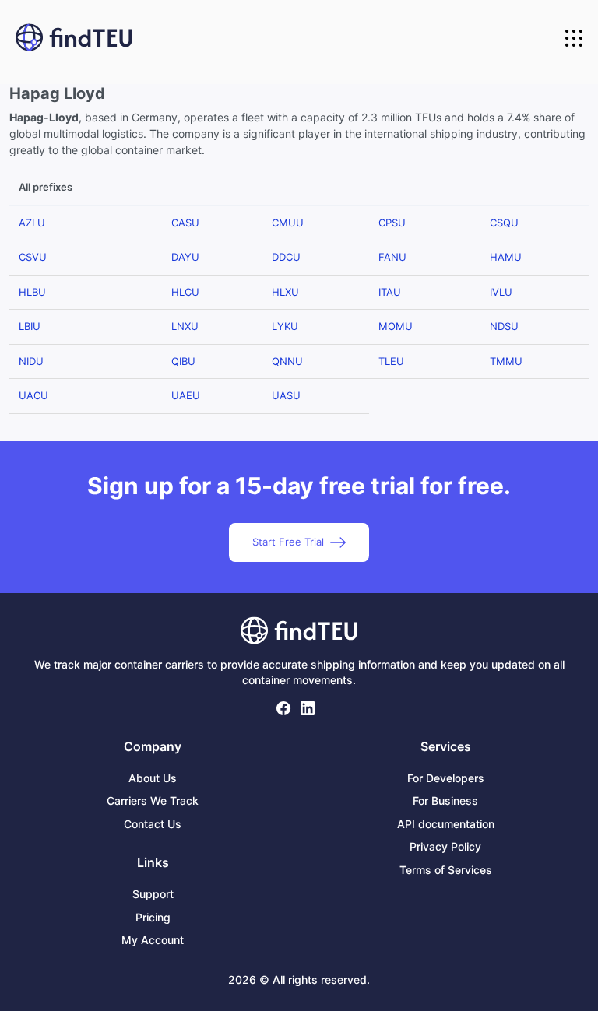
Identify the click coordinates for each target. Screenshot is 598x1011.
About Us (152, 778)
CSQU (504, 222)
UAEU (185, 395)
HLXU (285, 292)
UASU (286, 395)
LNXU (185, 326)
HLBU (32, 292)
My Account (152, 939)
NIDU (31, 361)
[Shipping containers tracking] (74, 38)
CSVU (33, 257)
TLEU (391, 361)
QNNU (287, 361)
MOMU (395, 326)
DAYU (185, 257)
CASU (185, 222)
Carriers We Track (153, 800)
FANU (392, 257)
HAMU (506, 257)
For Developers (445, 778)
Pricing (153, 917)
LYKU (285, 326)
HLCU (185, 292)
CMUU (288, 222)
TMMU (506, 361)
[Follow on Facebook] (283, 708)
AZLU (32, 222)
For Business (445, 800)
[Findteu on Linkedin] (308, 708)
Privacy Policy (445, 846)
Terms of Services (445, 869)
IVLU (501, 292)
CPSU (392, 222)
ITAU (389, 292)
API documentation (445, 823)
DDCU (286, 257)
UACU (33, 395)
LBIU (29, 326)
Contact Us (152, 823)
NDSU (504, 326)
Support (153, 893)
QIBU (183, 361)
